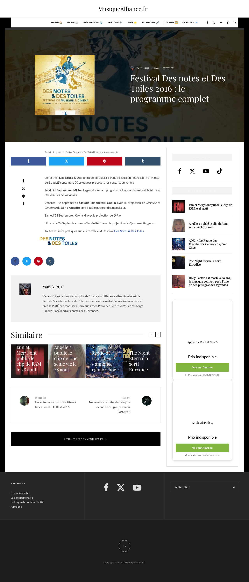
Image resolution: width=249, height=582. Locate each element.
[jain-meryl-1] (178, 206)
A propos (16, 506)
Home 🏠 (56, 22)
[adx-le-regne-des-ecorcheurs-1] (178, 244)
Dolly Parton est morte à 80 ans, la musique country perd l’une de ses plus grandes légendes (210, 281)
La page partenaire (22, 497)
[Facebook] (207, 22)
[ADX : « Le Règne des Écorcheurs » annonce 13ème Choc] (104, 361)
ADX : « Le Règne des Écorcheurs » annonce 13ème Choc (208, 244)
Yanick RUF (143, 68)
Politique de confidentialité (27, 502)
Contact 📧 (190, 22)
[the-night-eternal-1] (178, 262)
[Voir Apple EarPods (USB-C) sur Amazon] (202, 320)
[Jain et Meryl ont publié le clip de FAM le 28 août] (29, 361)
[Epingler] (105, 161)
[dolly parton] (178, 281)
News (156, 68)
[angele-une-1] (178, 225)
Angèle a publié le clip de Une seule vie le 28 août (208, 225)
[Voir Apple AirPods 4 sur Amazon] (202, 400)
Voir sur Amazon (202, 367)
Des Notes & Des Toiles (129, 231)
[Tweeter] (66, 161)
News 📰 (72, 22)
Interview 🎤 (150, 22)
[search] (234, 487)
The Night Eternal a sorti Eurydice (205, 262)
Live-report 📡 (93, 22)
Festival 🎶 (115, 22)
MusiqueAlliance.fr (122, 9)
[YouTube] (220, 22)
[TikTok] (227, 22)
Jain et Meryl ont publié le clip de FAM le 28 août (210, 206)
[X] (213, 22)
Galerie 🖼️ (171, 22)
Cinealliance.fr (19, 493)
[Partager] (28, 161)
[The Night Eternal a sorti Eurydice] (142, 361)
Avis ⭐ (132, 22)
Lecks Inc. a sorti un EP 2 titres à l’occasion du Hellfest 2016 (55, 402)
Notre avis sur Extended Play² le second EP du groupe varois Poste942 (109, 405)
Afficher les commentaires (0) (83, 439)
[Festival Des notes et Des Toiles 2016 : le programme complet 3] (102, 240)
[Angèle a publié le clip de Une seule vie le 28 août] (67, 361)
